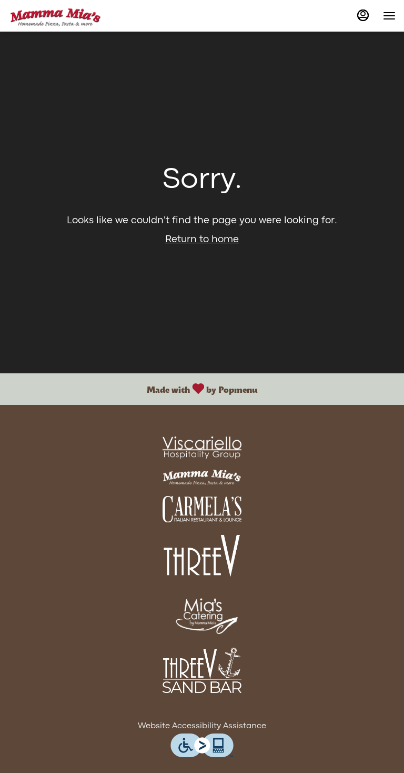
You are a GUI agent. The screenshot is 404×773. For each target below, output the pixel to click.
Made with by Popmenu (132, 389)
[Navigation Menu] (389, 16)
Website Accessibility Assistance (202, 726)
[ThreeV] (202, 556)
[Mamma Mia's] (202, 477)
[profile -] (363, 15)
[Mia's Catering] (202, 614)
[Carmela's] (202, 509)
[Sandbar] (202, 670)
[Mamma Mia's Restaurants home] (55, 16)
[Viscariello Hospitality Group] (202, 448)
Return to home (202, 239)
